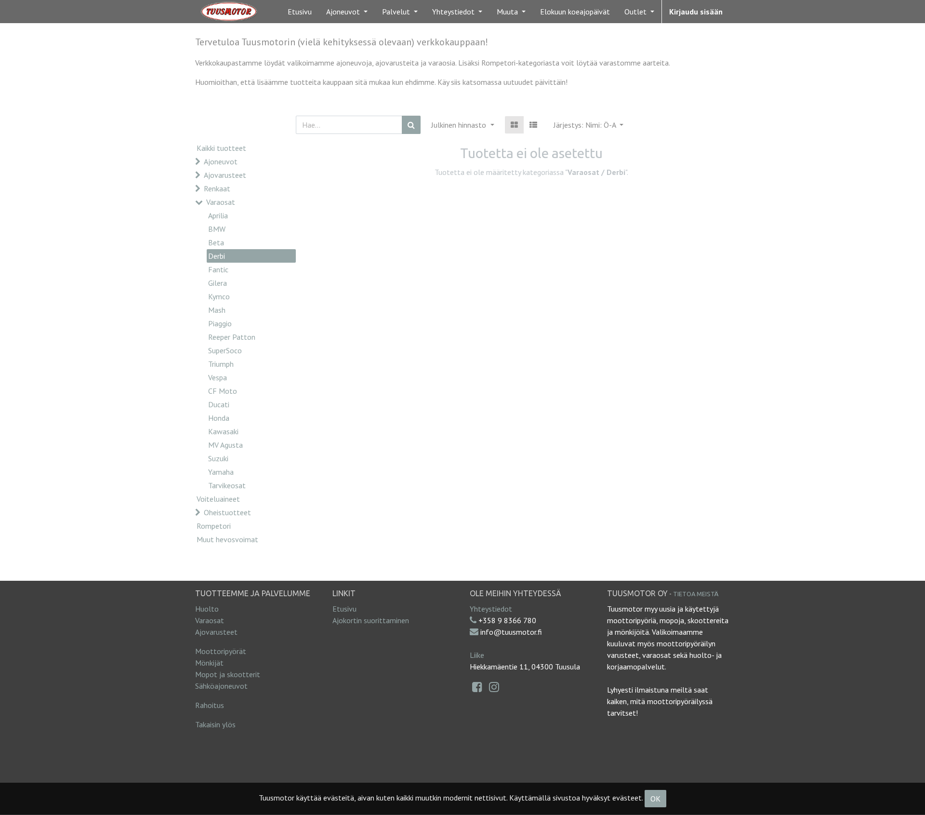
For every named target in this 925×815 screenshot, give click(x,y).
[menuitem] (299, 11)
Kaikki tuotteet (221, 148)
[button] (588, 125)
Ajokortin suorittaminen (370, 620)
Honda (218, 418)
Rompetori (214, 526)
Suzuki (218, 458)
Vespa (217, 377)
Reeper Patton (231, 337)
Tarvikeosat (227, 485)
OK (655, 798)
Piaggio (220, 323)
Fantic (218, 269)
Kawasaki (223, 431)
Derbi (216, 256)
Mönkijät (209, 663)
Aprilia (218, 215)
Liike (477, 655)
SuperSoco (225, 350)
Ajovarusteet (225, 175)
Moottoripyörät (220, 651)
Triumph (221, 364)
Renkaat (217, 188)
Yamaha (221, 472)
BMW (216, 229)
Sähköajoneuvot (221, 686)
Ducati (218, 404)
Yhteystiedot (491, 609)
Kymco (219, 296)
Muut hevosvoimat (227, 539)
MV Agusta (225, 445)
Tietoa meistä (695, 593)
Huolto (207, 609)
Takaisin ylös (215, 724)
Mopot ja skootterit (227, 674)
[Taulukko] (514, 125)
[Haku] (411, 125)
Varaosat (220, 202)
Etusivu (344, 609)
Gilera (217, 283)
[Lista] (533, 125)
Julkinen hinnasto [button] (459, 125)
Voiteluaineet (218, 499)
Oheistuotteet (227, 512)
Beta (216, 242)
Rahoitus (209, 705)
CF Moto (222, 391)
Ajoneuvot (221, 161)
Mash (216, 310)
